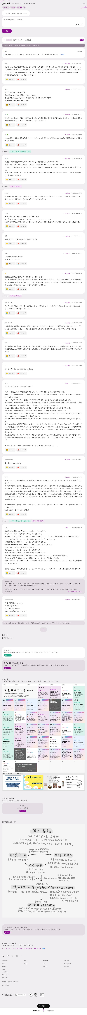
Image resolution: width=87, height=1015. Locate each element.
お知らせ (4, 966)
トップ (3, 963)
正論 (18, 7)
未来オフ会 (4, 977)
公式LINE (7, 668)
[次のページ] (43, 629)
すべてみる (79, 51)
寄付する (7, 932)
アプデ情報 (4, 972)
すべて (8, 40)
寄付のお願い (67, 966)
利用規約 (4, 981)
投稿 (7, 31)
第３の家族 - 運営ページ (74, 591)
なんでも (5, 7)
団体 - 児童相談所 (15, 186)
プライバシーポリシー (13, 981)
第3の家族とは (67, 963)
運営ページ (8, 655)
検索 (81, 40)
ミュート (13, 7)
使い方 (5, 623)
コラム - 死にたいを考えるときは (20, 151)
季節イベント (5, 974)
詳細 (62, 54)
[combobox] (79, 24)
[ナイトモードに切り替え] (24, 7)
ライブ (25, 963)
